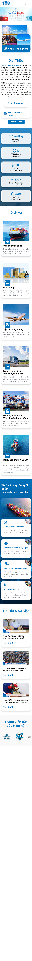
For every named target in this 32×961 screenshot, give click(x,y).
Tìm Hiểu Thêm (16, 122)
